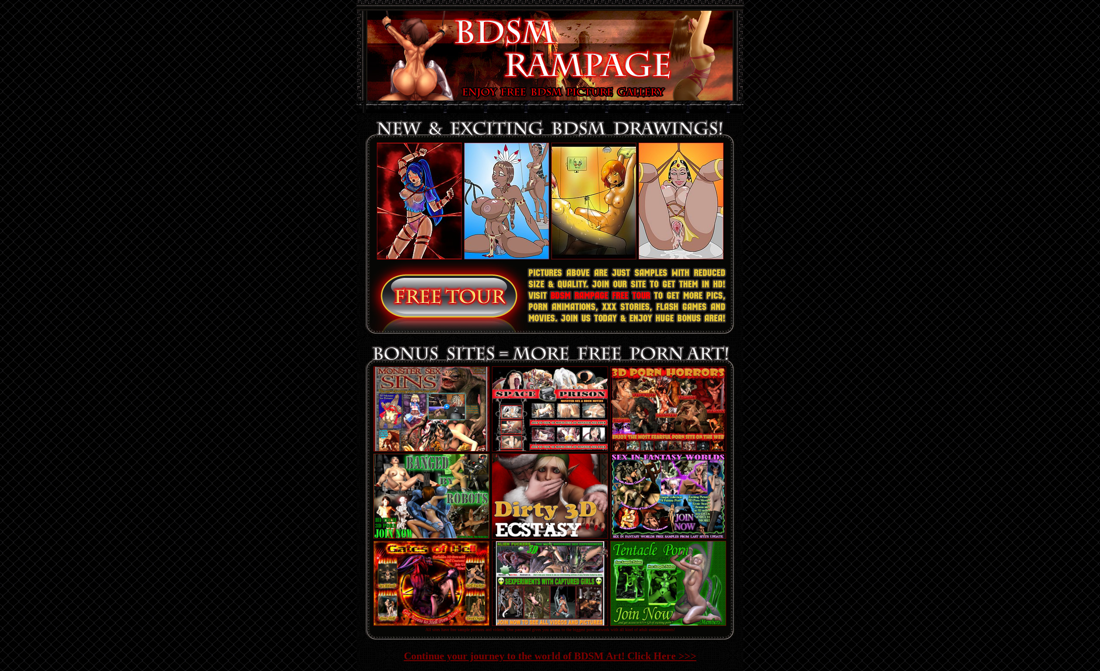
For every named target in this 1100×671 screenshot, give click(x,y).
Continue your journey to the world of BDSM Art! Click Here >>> (550, 656)
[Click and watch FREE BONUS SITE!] (431, 449)
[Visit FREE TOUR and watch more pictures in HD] (431, 332)
